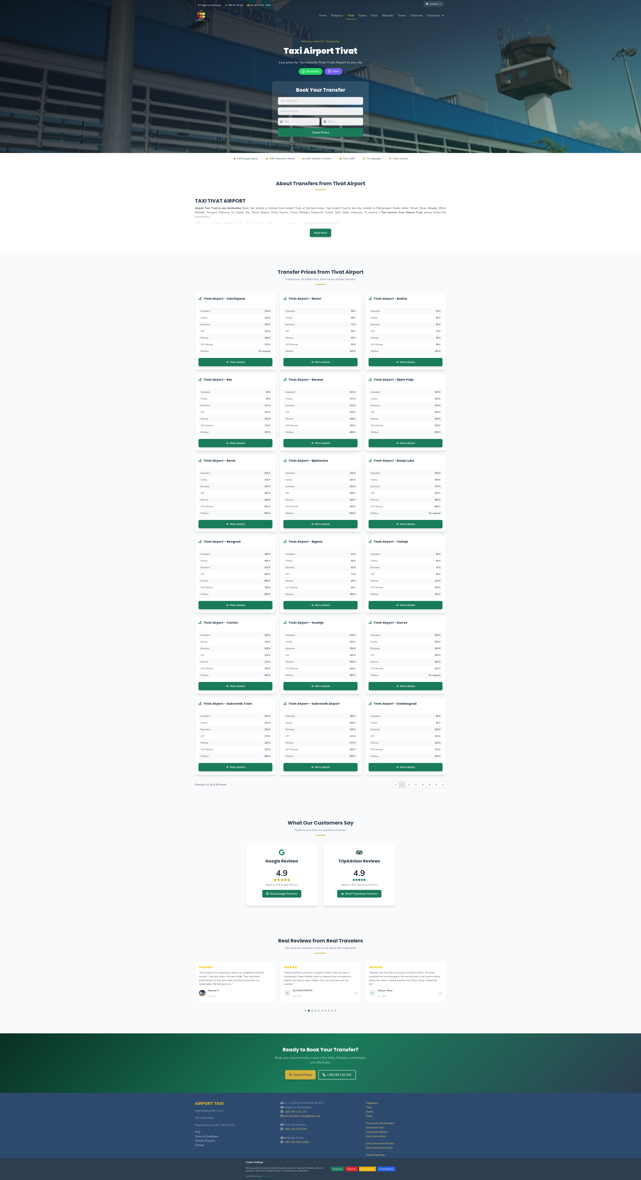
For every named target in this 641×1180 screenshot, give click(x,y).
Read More (320, 233)
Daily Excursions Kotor (379, 1148)
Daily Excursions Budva (380, 1143)
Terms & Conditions (207, 1136)
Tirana (401, 15)
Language (434, 4)
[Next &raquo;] (443, 784)
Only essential (367, 1169)
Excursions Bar (375, 1127)
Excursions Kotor (376, 1136)
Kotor (374, 15)
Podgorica (337, 15)
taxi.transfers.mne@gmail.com (302, 1116)
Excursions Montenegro (380, 1123)
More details (237, 362)
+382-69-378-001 (295, 1129)
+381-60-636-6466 (296, 1142)
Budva (362, 15)
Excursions (434, 15)
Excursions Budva (376, 1132)
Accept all (337, 1169)
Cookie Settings (386, 1169)
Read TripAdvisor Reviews (361, 894)
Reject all (351, 1169)
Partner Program (205, 1141)
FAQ (197, 1132)
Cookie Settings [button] (375, 1155)
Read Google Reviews (283, 894)
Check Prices (302, 1075)
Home (323, 15)
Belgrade (387, 15)
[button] (305, 1011)
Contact (199, 1145)
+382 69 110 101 (339, 1075)
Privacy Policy (268, 1176)
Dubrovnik (416, 15)
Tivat (351, 15)
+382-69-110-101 (295, 1112)
